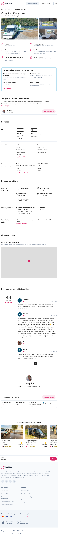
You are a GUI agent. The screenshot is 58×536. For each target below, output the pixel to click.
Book (53, 458)
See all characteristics (22, 173)
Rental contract (25, 494)
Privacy (24, 531)
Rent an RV (4, 494)
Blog (2, 531)
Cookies (30, 531)
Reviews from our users (7, 501)
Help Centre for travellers (8, 504)
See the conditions (21, 223)
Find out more (7, 88)
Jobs (14, 531)
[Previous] (3, 432)
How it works (5, 491)
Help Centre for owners (27, 503)
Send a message (49, 111)
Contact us (8, 531)
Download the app (32, 3)
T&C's (18, 531)
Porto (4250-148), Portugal (15, 16)
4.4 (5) (4, 16)
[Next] (21, 432)
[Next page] (42, 363)
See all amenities (21, 157)
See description (5, 105)
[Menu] (54, 3)
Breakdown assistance (27, 500)
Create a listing (45, 3)
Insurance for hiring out (27, 497)
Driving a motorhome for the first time (8, 497)
